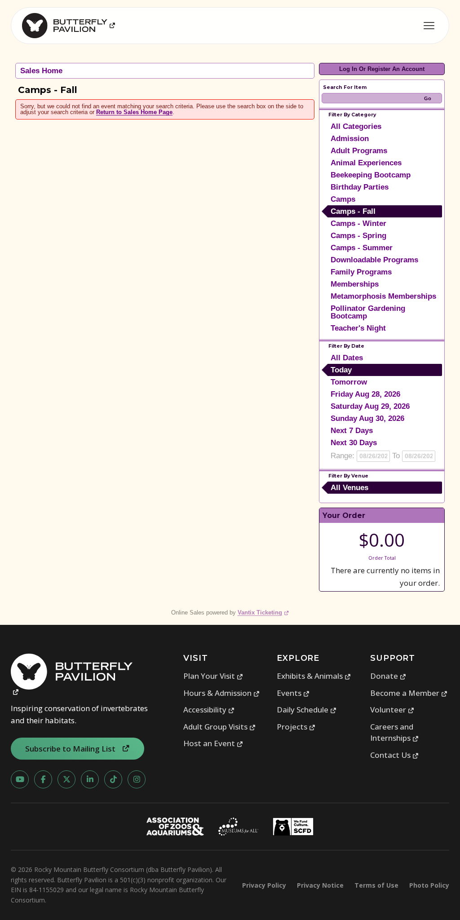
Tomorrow (349, 382)
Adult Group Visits (219, 726)
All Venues (349, 487)
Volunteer (392, 709)
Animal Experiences (366, 163)
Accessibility (209, 709)
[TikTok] (113, 779)
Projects (296, 726)
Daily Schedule (307, 709)
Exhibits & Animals (314, 676)
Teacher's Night (358, 328)
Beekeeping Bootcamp (371, 175)
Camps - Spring (358, 235)
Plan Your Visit (213, 676)
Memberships (355, 284)
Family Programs (361, 272)
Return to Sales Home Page (134, 112)
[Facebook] (43, 779)
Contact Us (394, 755)
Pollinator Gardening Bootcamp (368, 312)
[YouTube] (20, 779)
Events (293, 693)
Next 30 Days (354, 442)
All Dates (347, 358)
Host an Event (213, 743)
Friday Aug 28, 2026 (365, 394)
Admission (350, 138)
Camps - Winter (358, 223)
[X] (66, 779)
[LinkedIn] (90, 779)
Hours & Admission (221, 693)
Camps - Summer (362, 247)
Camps (343, 199)
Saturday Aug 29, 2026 (370, 406)
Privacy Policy (264, 885)
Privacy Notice (320, 885)
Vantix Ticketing (263, 612)
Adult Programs (359, 150)
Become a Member (409, 693)
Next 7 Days (352, 430)
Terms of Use (376, 885)
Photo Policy (429, 885)
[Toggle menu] (429, 26)
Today (341, 370)
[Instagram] (137, 779)
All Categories (356, 126)
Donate (388, 676)
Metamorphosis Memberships (383, 296)
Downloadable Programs (374, 260)
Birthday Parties (360, 187)
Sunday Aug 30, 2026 (367, 418)
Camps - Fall (353, 211)
